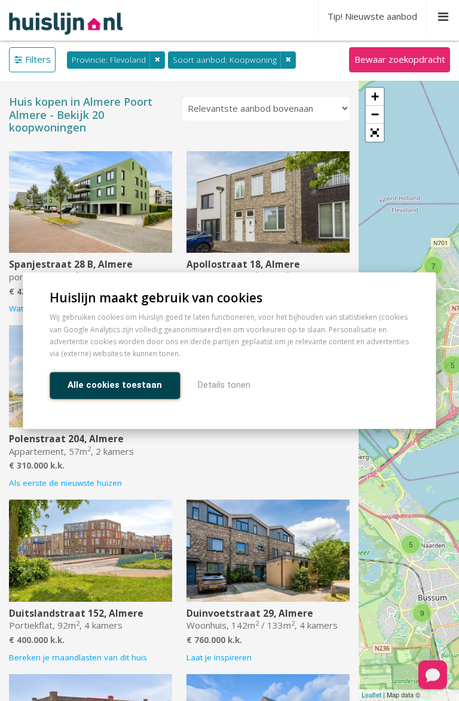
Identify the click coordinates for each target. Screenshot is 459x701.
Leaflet (371, 694)
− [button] (375, 114)
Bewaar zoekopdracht (399, 59)
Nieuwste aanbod (372, 16)
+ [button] (375, 96)
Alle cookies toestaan (115, 384)
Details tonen (224, 384)
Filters (38, 59)
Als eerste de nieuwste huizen (65, 482)
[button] (375, 133)
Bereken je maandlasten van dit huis (78, 657)
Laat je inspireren (219, 657)
